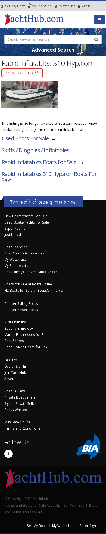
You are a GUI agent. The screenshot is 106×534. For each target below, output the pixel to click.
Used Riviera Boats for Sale (26, 347)
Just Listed (12, 234)
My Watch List (15, 259)
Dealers (10, 360)
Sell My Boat (14, 6)
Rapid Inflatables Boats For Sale (38, 162)
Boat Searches (16, 247)
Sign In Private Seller (20, 403)
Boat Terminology (18, 328)
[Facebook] (8, 454)
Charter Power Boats (21, 309)
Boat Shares (14, 340)
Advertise (12, 378)
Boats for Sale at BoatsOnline (28, 284)
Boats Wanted (15, 409)
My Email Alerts (16, 265)
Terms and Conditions (22, 428)
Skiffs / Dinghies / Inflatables (35, 150)
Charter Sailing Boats (21, 303)
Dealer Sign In (15, 366)
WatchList (67, 6)
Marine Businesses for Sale (26, 334)
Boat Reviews (15, 391)
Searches (41, 6)
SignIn (78, 6)
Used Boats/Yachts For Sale (26, 222)
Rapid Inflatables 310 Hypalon (49, 177)
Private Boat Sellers (20, 397)
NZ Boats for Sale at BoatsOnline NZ (33, 290)
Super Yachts (14, 228)
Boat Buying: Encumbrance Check (30, 271)
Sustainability (15, 322)
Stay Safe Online (17, 422)
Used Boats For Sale (25, 138)
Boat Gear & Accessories (24, 253)
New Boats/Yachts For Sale (25, 216)
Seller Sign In (89, 525)
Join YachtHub (15, 372)
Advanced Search (53, 49)
